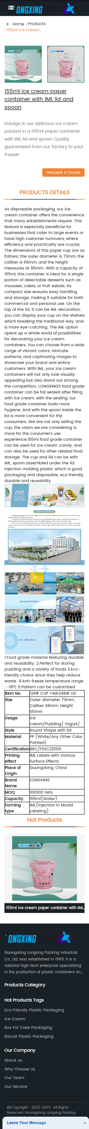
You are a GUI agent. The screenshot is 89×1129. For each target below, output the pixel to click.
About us (13, 1060)
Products (36, 24)
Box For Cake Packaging (28, 1028)
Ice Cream (14, 1019)
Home (18, 24)
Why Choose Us (19, 1069)
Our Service (15, 1086)
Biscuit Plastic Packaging (29, 1036)
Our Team (14, 1078)
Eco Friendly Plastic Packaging (34, 1010)
